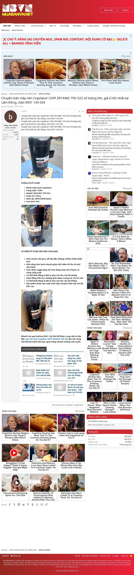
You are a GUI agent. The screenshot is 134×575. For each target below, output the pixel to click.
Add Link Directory (97, 111)
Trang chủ (124, 556)
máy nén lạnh (8, 106)
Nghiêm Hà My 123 (44, 393)
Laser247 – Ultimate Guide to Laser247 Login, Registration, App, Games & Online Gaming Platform (110, 159)
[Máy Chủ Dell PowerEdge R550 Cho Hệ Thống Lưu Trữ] (60, 373)
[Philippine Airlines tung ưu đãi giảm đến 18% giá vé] (28, 359)
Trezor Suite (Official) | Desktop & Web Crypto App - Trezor (109, 174)
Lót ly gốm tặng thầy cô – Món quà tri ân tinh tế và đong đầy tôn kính (110, 116)
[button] (27, 25)
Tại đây (128, 565)
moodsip (95, 125)
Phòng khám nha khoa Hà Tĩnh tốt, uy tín (44, 387)
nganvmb (41, 364)
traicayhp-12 (96, 139)
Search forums (17, 30)
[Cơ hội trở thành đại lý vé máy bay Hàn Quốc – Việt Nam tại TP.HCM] (60, 388)
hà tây (40, 378)
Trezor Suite (96, 183)
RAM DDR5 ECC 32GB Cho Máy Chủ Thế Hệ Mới (43, 373)
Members (77, 25)
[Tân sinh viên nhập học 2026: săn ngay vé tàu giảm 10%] (60, 359)
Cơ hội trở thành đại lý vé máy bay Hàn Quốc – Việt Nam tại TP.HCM (75, 388)
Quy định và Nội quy (90, 556)
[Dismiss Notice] (130, 36)
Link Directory (37, 25)
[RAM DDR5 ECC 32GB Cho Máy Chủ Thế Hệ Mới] (28, 373)
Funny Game (93, 25)
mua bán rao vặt (47, 561)
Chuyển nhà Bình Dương (114, 25)
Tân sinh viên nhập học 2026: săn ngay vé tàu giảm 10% (75, 359)
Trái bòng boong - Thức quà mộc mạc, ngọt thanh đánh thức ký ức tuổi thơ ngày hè (111, 144)
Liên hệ (77, 556)
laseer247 (95, 169)
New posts (5, 30)
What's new (20, 25)
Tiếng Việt (17, 556)
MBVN (6, 556)
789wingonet (125, 444)
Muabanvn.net (74, 571)
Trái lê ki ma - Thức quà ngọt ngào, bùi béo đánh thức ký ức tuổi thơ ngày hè (111, 130)
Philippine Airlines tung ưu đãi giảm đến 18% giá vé (44, 358)
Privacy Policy (105, 556)
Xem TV (52, 25)
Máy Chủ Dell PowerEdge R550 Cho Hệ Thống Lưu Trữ (75, 374)
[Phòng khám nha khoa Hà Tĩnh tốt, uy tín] (28, 388)
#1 (83, 111)
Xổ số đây (64, 25)
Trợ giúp (115, 556)
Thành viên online (97, 416)
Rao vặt (7, 25)
